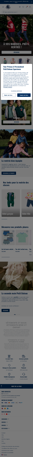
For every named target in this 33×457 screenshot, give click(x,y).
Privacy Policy (8, 87)
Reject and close (8, 95)
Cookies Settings (16, 91)
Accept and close (24, 95)
